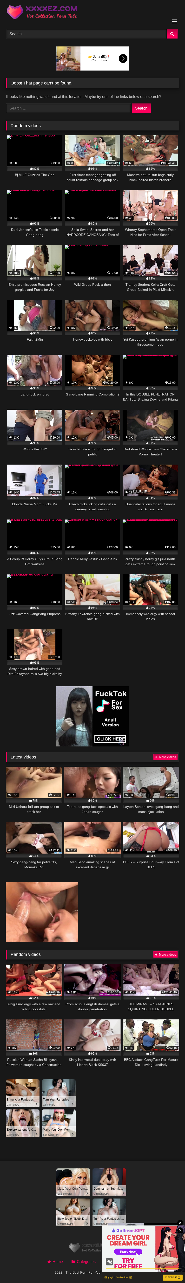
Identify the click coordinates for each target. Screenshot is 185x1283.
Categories (86, 1262)
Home (58, 1262)
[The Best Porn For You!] (92, 13)
